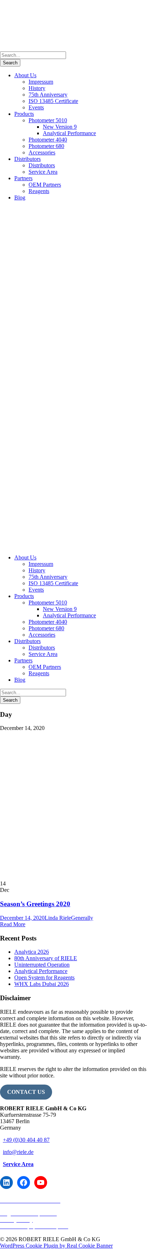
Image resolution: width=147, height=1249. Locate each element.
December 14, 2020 (22, 918)
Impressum (41, 82)
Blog (19, 197)
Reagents (39, 191)
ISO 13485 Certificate (53, 101)
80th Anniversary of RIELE (45, 958)
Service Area (43, 172)
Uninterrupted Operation (42, 965)
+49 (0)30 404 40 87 (26, 1140)
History (37, 88)
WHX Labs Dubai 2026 (41, 984)
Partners (23, 178)
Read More (12, 924)
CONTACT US (26, 1092)
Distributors (27, 159)
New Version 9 (60, 127)
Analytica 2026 (31, 952)
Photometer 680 (46, 146)
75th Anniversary (48, 95)
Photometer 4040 (48, 140)
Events (36, 107)
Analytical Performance (69, 133)
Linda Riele (58, 918)
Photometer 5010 (48, 120)
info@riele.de (18, 1152)
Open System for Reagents (44, 977)
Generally (82, 918)
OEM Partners (45, 185)
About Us (25, 75)
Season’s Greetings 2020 (35, 904)
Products (24, 114)
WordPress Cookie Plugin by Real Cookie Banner (56, 1246)
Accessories (42, 152)
